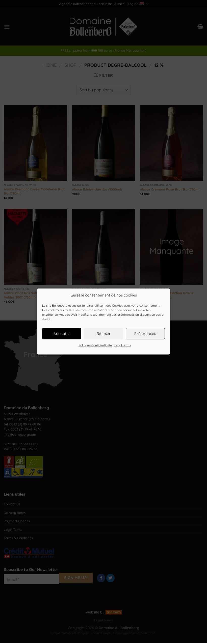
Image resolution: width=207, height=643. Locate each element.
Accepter (62, 333)
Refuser (103, 333)
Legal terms (122, 345)
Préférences (145, 333)
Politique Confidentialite (95, 345)
